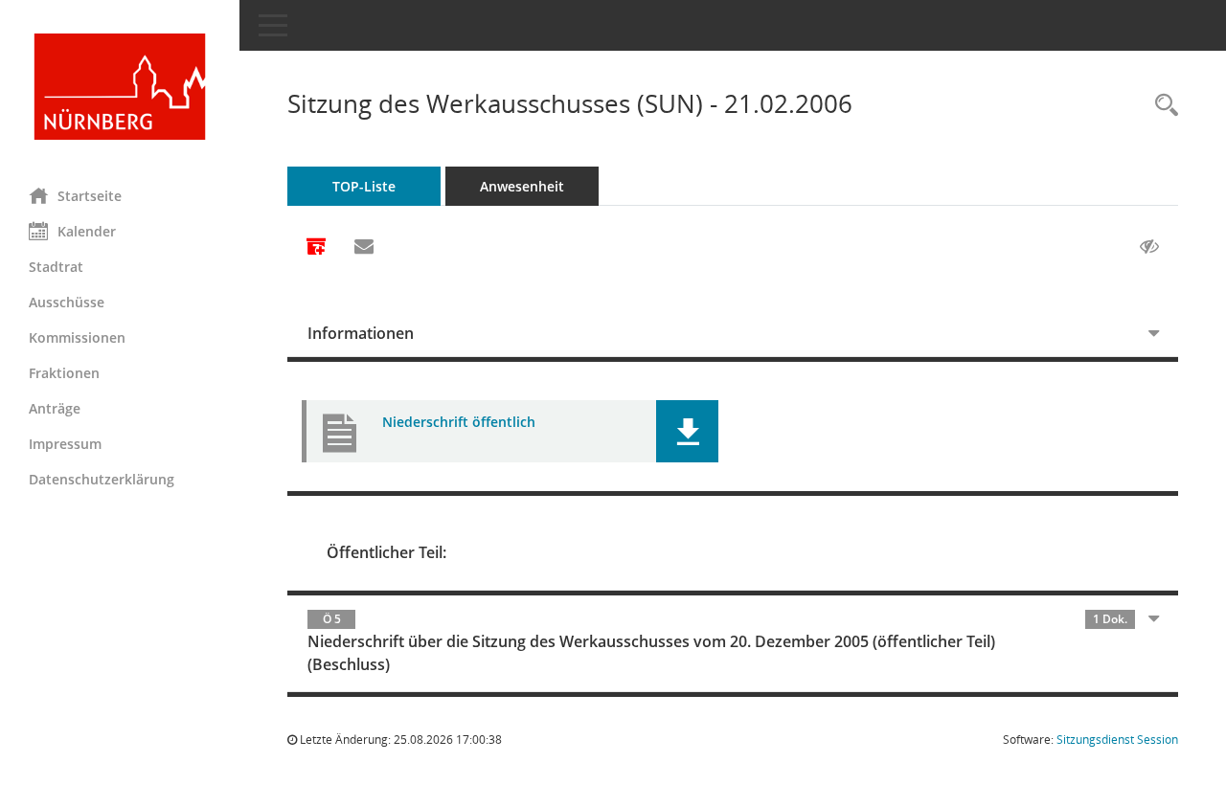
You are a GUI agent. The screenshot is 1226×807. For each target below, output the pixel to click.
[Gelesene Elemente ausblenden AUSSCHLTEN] (1149, 247)
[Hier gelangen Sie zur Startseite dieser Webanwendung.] (119, 87)
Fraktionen (64, 373)
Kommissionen (77, 337)
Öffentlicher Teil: (386, 552)
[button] (687, 431)
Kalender (86, 231)
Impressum (65, 444)
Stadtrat (56, 267)
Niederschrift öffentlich (458, 422)
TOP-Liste (364, 186)
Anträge (54, 408)
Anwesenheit (522, 186)
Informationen (360, 333)
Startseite (89, 196)
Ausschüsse (66, 302)
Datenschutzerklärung (101, 479)
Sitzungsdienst (1117, 739)
